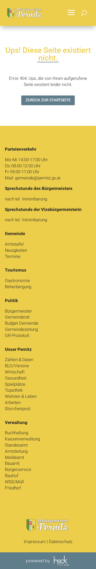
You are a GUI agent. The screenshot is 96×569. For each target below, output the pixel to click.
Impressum (35, 541)
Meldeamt (14, 457)
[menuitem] (71, 13)
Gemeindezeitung (21, 329)
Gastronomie (17, 280)
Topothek (14, 390)
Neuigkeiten (16, 250)
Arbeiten (13, 402)
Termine (12, 256)
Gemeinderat (17, 317)
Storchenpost (17, 408)
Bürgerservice (18, 469)
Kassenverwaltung (22, 438)
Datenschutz (60, 541)
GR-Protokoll (17, 335)
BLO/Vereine (17, 365)
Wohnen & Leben (21, 396)
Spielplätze (15, 384)
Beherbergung (18, 286)
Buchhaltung (16, 432)
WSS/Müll (14, 481)
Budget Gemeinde (21, 323)
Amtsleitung (16, 451)
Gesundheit (15, 378)
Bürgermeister (18, 311)
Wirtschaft (15, 371)
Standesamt (16, 445)
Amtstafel (14, 244)
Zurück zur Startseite (48, 100)
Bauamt (12, 463)
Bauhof (11, 475)
